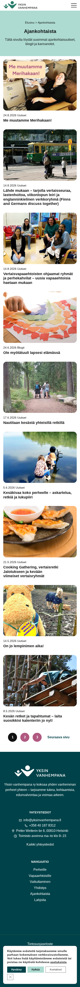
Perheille (40, 869)
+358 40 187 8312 (42, 825)
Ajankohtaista (40, 894)
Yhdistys (40, 888)
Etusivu (29, 22)
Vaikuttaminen (40, 881)
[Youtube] (45, 915)
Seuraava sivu (58, 737)
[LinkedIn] (56, 915)
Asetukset (56, 969)
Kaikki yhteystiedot (40, 844)
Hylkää (36, 969)
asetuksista (58, 962)
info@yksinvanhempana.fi (42, 820)
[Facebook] (24, 915)
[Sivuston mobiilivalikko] (73, 5)
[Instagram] (35, 915)
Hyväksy (16, 969)
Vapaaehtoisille (40, 875)
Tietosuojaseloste (40, 944)
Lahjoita (40, 900)
